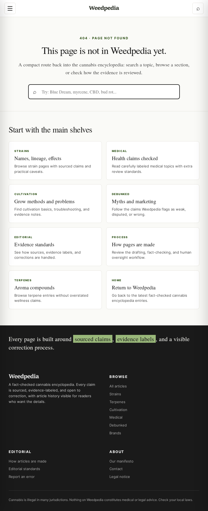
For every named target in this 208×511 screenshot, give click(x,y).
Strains (115, 394)
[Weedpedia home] (104, 8)
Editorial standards (24, 469)
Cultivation (118, 409)
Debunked (118, 425)
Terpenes (117, 402)
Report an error (22, 476)
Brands (115, 433)
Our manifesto (121, 461)
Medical (115, 417)
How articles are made (28, 461)
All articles (118, 386)
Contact (116, 469)
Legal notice (119, 476)
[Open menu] (10, 8)
